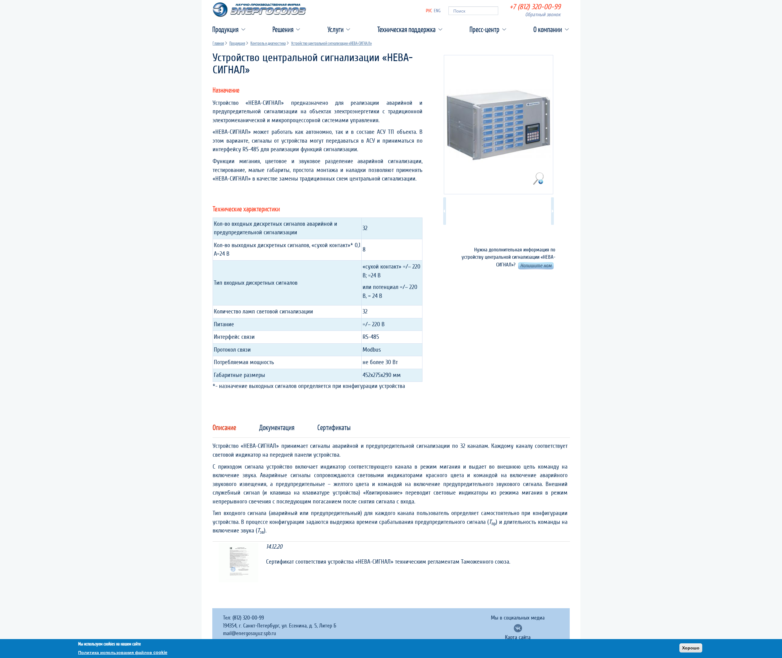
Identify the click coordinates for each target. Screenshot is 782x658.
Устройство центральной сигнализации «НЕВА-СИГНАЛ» (331, 43)
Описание (224, 427)
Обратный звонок (543, 14)
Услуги (335, 29)
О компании (547, 29)
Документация (276, 427)
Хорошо (691, 647)
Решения (283, 29)
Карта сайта (518, 637)
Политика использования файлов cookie (122, 652)
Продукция (225, 29)
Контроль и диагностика (268, 43)
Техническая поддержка (406, 29)
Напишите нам (536, 266)
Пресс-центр (484, 29)
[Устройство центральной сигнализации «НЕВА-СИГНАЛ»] (238, 562)
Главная (218, 43)
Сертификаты (334, 427)
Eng (437, 11)
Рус (429, 11)
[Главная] (259, 9)
